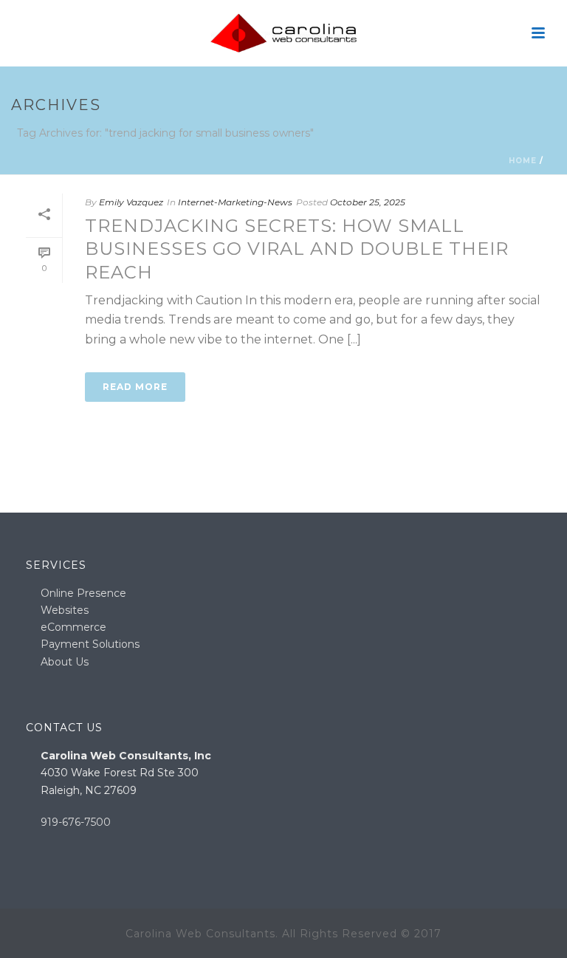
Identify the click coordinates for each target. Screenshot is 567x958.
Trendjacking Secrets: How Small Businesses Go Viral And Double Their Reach (297, 248)
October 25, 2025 (367, 202)
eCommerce (73, 627)
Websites (65, 610)
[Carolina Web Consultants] (283, 33)
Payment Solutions (90, 644)
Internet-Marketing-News (235, 202)
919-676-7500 (76, 822)
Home (523, 160)
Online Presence (83, 593)
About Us (65, 661)
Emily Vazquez (131, 202)
